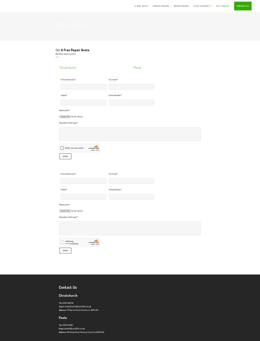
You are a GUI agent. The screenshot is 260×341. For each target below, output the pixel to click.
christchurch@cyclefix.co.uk (77, 306)
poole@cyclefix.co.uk (74, 328)
